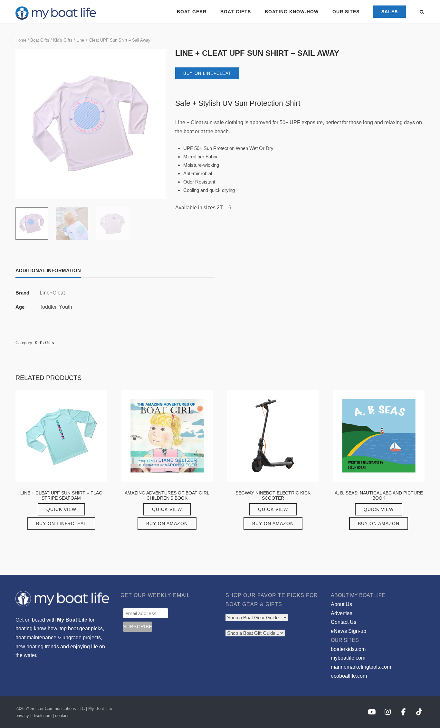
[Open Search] (422, 12)
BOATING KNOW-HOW (292, 11)
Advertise (341, 613)
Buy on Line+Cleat (207, 73)
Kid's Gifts (62, 40)
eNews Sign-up (348, 631)
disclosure (42, 715)
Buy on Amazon (167, 523)
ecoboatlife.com (349, 676)
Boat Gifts (39, 40)
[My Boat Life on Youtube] (371, 712)
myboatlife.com (348, 658)
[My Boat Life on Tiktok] (419, 712)
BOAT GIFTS (235, 11)
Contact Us (343, 622)
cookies (62, 715)
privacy (22, 715)
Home (20, 40)
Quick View (61, 509)
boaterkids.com (348, 649)
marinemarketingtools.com (361, 667)
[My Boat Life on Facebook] (403, 712)
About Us (341, 604)
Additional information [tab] (48, 270)
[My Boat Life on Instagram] (388, 712)
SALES (389, 11)
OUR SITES (345, 11)
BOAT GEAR (191, 11)
